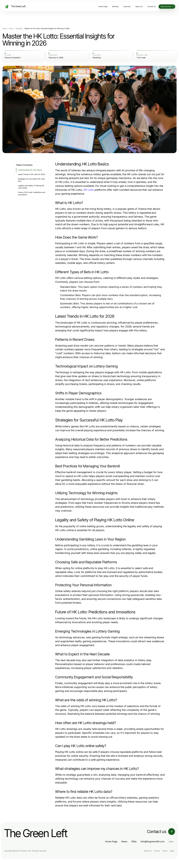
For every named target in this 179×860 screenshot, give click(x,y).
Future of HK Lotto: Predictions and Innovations (31, 193)
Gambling (19, 28)
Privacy (157, 851)
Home (4, 28)
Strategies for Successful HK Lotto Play (31, 180)
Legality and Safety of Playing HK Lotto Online (31, 187)
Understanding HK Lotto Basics (30, 170)
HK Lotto (88, 189)
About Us (147, 851)
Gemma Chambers (13, 58)
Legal (172, 851)
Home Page (111, 841)
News (11, 28)
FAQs (134, 841)
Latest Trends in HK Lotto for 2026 (31, 174)
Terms (164, 851)
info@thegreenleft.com (153, 841)
